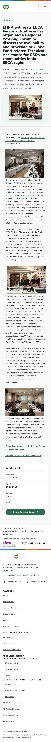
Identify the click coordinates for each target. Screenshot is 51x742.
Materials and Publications (15, 690)
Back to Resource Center (24, 512)
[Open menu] (45, 6)
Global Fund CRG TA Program (22, 195)
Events (5, 620)
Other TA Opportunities (12, 650)
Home (5, 595)
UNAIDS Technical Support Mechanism (23, 455)
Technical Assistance (11, 608)
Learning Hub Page (14, 581)
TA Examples (8, 643)
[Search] (38, 6)
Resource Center (9, 614)
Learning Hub (8, 602)
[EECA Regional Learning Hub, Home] (6, 6)
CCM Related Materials (12, 703)
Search (38, 6)
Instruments (9, 697)
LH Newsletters (9, 721)
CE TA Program (9, 637)
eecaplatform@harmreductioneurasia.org (23, 575)
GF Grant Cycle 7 (11, 669)
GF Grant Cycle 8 (11, 663)
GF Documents (10, 684)
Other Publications (10, 715)
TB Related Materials (11, 709)
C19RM (7, 675)
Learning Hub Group (37, 581)
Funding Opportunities (11, 626)
